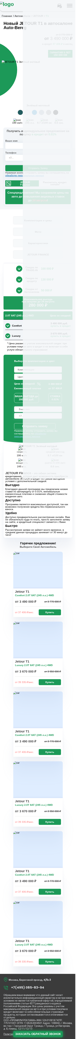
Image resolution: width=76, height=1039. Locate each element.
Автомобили (22, 16)
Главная (7, 16)
